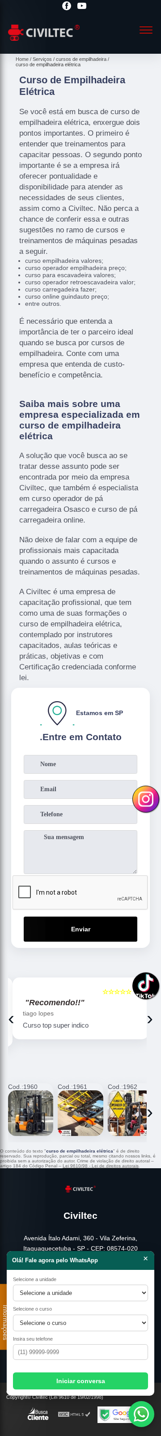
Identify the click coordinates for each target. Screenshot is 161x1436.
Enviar (80, 929)
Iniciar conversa (80, 1381)
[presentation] (11, 1018)
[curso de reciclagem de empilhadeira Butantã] (130, 1113)
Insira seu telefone (33, 1339)
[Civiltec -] (44, 43)
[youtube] (81, 6)
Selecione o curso (32, 1309)
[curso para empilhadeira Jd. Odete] (80, 1113)
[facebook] (66, 6)
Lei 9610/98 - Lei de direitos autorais (101, 1165)
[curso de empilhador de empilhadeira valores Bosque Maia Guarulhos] (30, 1113)
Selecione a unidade (34, 1279)
